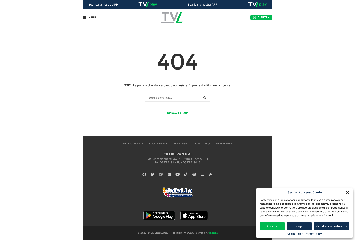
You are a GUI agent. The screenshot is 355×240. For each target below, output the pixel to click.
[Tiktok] (186, 174)
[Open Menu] (84, 17)
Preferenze (224, 143)
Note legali (181, 143)
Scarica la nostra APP (103, 4)
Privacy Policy (313, 233)
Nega (299, 226)
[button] (347, 192)
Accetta (272, 226)
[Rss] (210, 174)
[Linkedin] (169, 174)
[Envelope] (202, 174)
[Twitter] (152, 174)
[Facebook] (144, 174)
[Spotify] (194, 174)
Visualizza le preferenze (331, 226)
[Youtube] (177, 174)
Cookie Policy (295, 233)
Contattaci (202, 143)
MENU (90, 17)
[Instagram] (161, 174)
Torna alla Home (177, 113)
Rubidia (213, 232)
